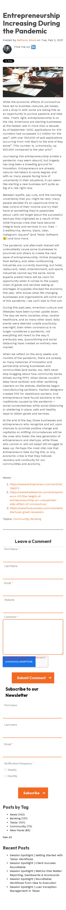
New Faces (20, 830)
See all (7, 837)
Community (21, 519)
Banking (35, 519)
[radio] (32, 769)
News (17, 814)
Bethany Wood (26, 40)
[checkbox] (32, 772)
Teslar (17, 822)
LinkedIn (33, 47)
